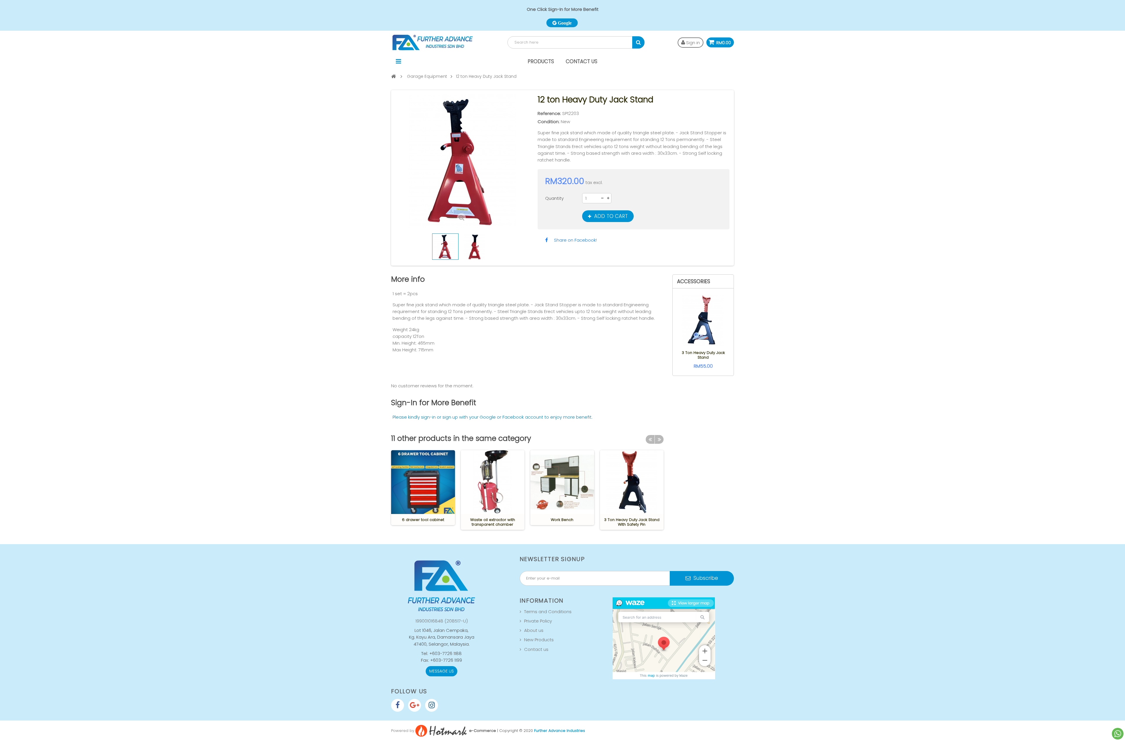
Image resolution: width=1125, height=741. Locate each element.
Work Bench (562, 519)
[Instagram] (431, 705)
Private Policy (538, 621)
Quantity (554, 198)
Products (541, 61)
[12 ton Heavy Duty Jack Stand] (445, 246)
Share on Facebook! (575, 240)
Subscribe (705, 578)
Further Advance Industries (559, 730)
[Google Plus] (414, 705)
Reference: (549, 113)
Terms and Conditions (548, 611)
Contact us (536, 649)
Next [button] (659, 439)
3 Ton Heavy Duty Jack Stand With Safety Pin (631, 522)
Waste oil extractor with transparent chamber (492, 522)
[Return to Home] (393, 76)
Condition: (549, 121)
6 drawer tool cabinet (423, 519)
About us (533, 630)
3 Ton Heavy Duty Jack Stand (703, 355)
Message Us (441, 671)
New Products (539, 640)
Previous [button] (650, 439)
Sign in (692, 42)
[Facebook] (397, 705)
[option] (423, 487)
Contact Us (581, 61)
